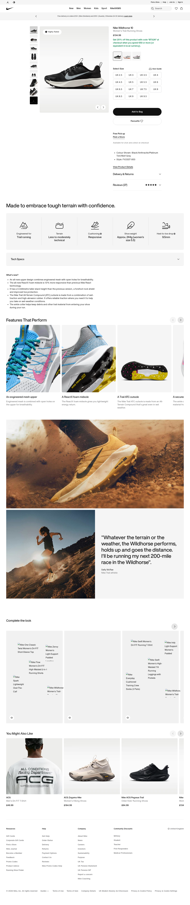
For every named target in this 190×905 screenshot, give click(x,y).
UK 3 (131, 75)
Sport (104, 8)
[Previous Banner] (36, 16)
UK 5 (131, 82)
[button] (34, 39)
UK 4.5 (118, 82)
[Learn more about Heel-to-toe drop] (174, 234)
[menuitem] (167, 2)
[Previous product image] (97, 107)
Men (79, 8)
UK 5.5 (143, 82)
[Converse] (14, 2)
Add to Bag (137, 112)
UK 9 (131, 96)
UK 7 (131, 89)
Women (87, 8)
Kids (96, 8)
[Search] (152, 8)
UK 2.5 (118, 75)
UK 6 (155, 82)
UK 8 (155, 89)
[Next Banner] (154, 16)
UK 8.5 (118, 96)
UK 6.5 (118, 89)
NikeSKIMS (115, 8)
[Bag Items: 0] (181, 8)
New (71, 8)
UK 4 (155, 75)
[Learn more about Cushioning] (101, 234)
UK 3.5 (143, 75)
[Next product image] (103, 107)
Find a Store (119, 137)
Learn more (128, 16)
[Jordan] (7, 2)
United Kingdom (177, 829)
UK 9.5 (143, 96)
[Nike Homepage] (10, 8)
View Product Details (123, 167)
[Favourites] (176, 8)
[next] (174, 626)
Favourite (135, 121)
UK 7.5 (143, 89)
